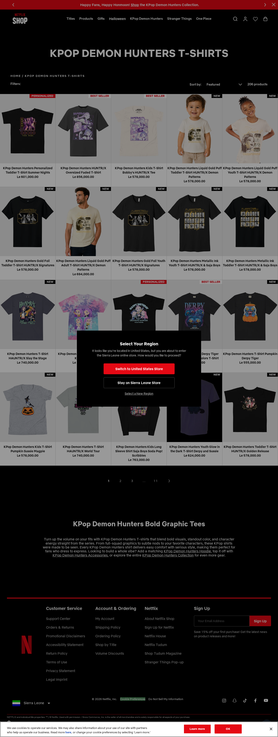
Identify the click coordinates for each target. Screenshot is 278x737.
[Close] (271, 729)
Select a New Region (139, 394)
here (68, 732)
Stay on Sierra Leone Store (139, 383)
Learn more (197, 728)
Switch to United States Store (139, 369)
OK (228, 728)
